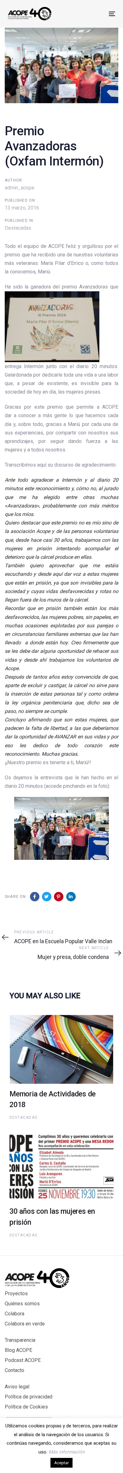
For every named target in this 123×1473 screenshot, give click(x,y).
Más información (67, 1452)
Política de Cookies (26, 1407)
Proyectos (16, 1294)
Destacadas (18, 228)
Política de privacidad (28, 1397)
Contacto (14, 1370)
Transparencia (20, 1340)
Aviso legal (17, 1387)
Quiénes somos (22, 1304)
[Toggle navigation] (97, 13)
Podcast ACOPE (23, 1360)
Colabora (14, 1314)
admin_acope (19, 188)
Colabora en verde (25, 1324)
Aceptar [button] (61, 1462)
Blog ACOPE (18, 1350)
